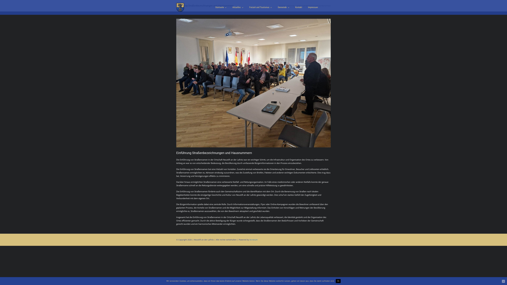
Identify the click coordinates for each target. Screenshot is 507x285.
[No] (503, 281)
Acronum (254, 239)
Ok (338, 281)
